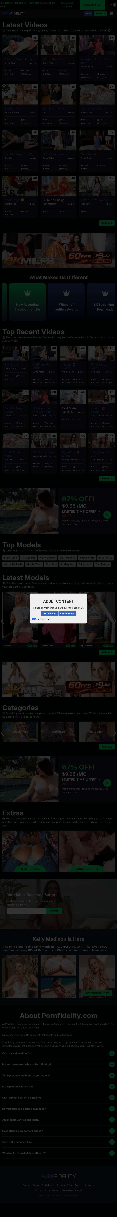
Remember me (43, 619)
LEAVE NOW (67, 613)
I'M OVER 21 (49, 613)
